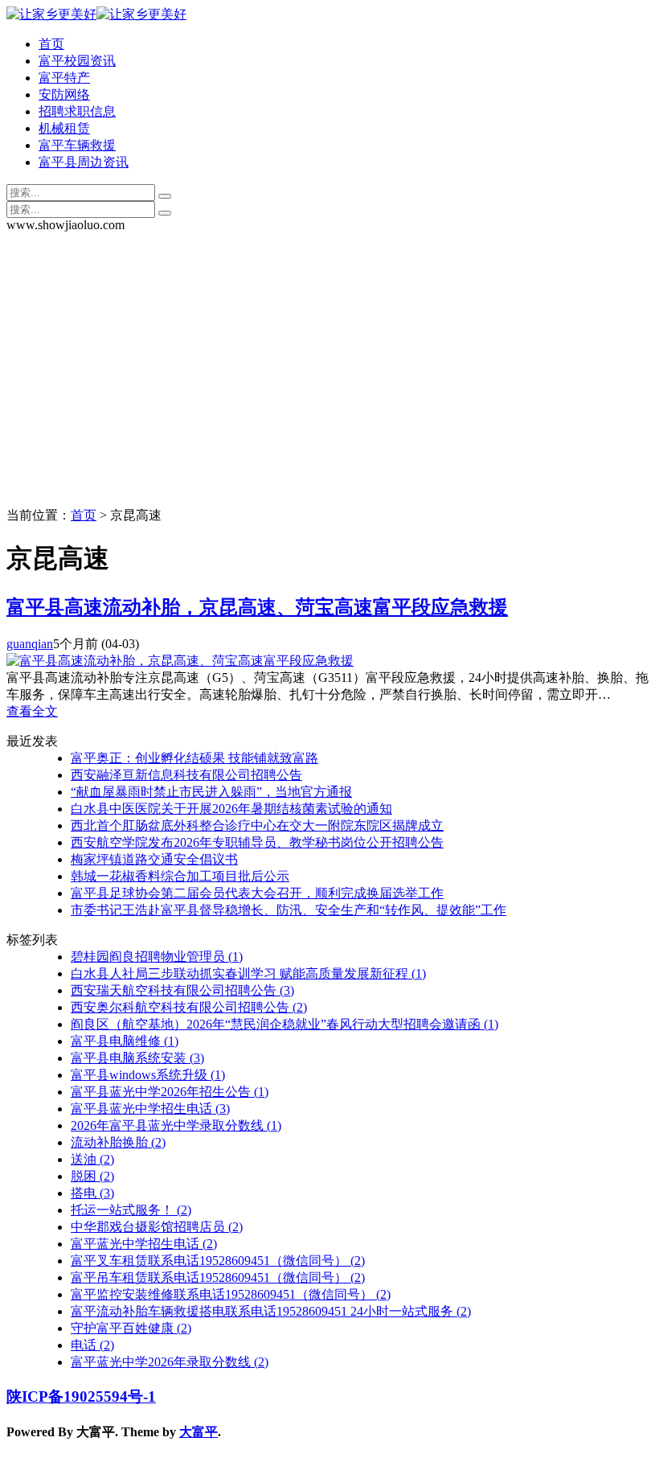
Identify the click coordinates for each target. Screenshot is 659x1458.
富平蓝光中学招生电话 (144, 1244)
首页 (51, 44)
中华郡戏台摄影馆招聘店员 (157, 1227)
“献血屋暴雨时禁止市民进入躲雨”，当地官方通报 (211, 792)
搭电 (92, 1193)
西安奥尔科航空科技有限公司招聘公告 (189, 1007)
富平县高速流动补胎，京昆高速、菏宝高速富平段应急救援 (257, 607)
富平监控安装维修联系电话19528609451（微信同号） (231, 1294)
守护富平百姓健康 (131, 1328)
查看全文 (32, 711)
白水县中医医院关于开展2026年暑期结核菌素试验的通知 (231, 808)
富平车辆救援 (77, 145)
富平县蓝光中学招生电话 (150, 1108)
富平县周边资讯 (84, 162)
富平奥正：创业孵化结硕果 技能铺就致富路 (194, 758)
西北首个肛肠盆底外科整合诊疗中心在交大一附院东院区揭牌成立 (257, 825)
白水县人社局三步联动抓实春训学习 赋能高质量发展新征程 (248, 973)
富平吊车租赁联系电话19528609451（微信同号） (218, 1277)
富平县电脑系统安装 (137, 1058)
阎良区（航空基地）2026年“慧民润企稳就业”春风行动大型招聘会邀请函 (284, 1024)
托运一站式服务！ (131, 1210)
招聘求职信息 (77, 111)
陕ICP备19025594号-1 (81, 1396)
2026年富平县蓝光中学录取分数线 (176, 1125)
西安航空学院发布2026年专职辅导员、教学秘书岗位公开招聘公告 (257, 842)
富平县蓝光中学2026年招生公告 (169, 1092)
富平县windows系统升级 (148, 1075)
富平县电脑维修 (124, 1041)
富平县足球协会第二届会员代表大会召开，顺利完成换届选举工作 (257, 893)
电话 (92, 1345)
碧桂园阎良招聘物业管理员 (157, 956)
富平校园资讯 (77, 61)
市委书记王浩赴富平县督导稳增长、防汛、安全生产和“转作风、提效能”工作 (288, 910)
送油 (92, 1159)
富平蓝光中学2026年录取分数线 (169, 1362)
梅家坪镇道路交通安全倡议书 (154, 859)
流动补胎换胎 (118, 1142)
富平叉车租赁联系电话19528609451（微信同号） (218, 1260)
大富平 (198, 1432)
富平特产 (64, 77)
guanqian (29, 644)
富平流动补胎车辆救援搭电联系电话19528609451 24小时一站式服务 (271, 1311)
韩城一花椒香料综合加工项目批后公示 (180, 876)
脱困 (92, 1176)
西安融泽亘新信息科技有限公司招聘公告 (186, 775)
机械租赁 (64, 128)
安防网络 (64, 94)
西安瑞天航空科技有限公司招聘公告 (182, 990)
